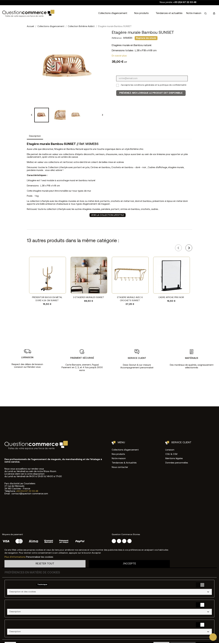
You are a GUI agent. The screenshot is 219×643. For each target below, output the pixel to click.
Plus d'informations (14, 557)
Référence (117, 38)
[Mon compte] (209, 13)
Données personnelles (176, 463)
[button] (205, 13)
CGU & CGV (171, 454)
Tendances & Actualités (124, 463)
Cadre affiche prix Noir (171, 297)
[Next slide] (188, 248)
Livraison (169, 450)
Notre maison (193, 13)
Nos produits (141, 13)
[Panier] (214, 13)
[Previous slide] (178, 248)
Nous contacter (120, 467)
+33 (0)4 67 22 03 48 (27, 491)
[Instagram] (114, 541)
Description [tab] (35, 136)
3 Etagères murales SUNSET (88, 297)
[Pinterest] (124, 541)
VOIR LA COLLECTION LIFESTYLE (107, 215)
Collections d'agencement (112, 13)
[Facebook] (119, 541)
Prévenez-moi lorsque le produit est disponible (150, 93)
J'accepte (129, 563)
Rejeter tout (45, 563)
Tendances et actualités (169, 13)
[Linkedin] (129, 541)
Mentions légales (174, 459)
